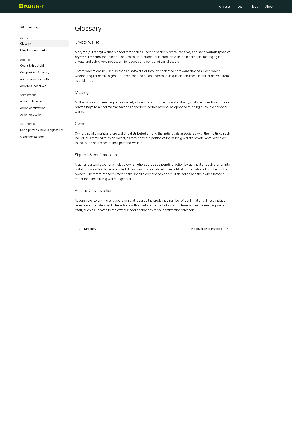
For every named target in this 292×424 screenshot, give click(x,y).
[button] (44, 27)
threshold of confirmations (184, 169)
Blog (255, 6)
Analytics (225, 6)
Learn (241, 6)
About (269, 6)
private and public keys (91, 61)
